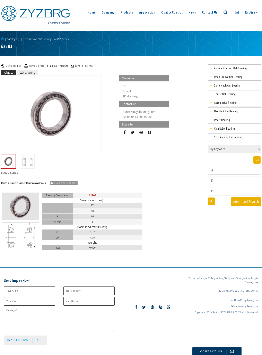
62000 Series (61, 39)
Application (147, 12)
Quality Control (171, 12)
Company (108, 12)
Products (127, 12)
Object (8, 72)
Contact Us (209, 12)
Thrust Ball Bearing (225, 94)
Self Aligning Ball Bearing (228, 137)
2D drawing (27, 72)
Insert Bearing (222, 120)
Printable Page (37, 65)
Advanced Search (246, 201)
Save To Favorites (84, 65)
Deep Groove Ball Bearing (37, 39)
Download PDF (14, 65)
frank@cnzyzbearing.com (139, 112)
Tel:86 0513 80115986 (137, 117)
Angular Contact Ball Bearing (230, 68)
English (250, 12)
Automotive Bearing (225, 103)
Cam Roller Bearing (224, 128)
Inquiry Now (17, 340)
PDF (125, 86)
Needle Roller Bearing (226, 111)
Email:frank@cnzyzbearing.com (243, 300)
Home (92, 12)
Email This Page (60, 65)
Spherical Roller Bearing (227, 85)
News (192, 12)
